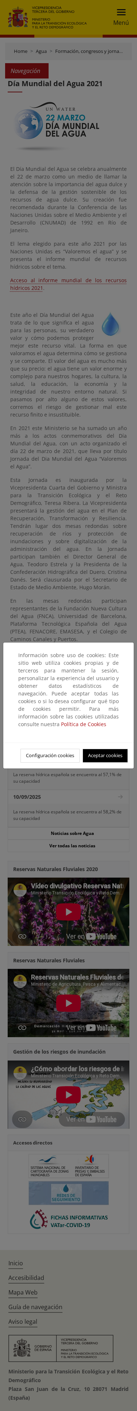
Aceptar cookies (105, 755)
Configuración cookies (50, 755)
